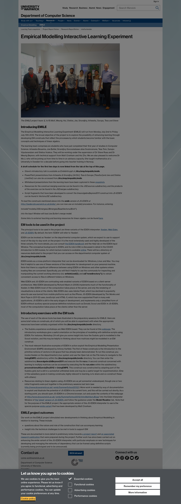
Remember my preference (138, 486)
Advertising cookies (84, 490)
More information (137, 492)
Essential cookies (83, 479)
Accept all (137, 480)
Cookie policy (28, 498)
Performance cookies (85, 496)
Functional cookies (84, 484)
